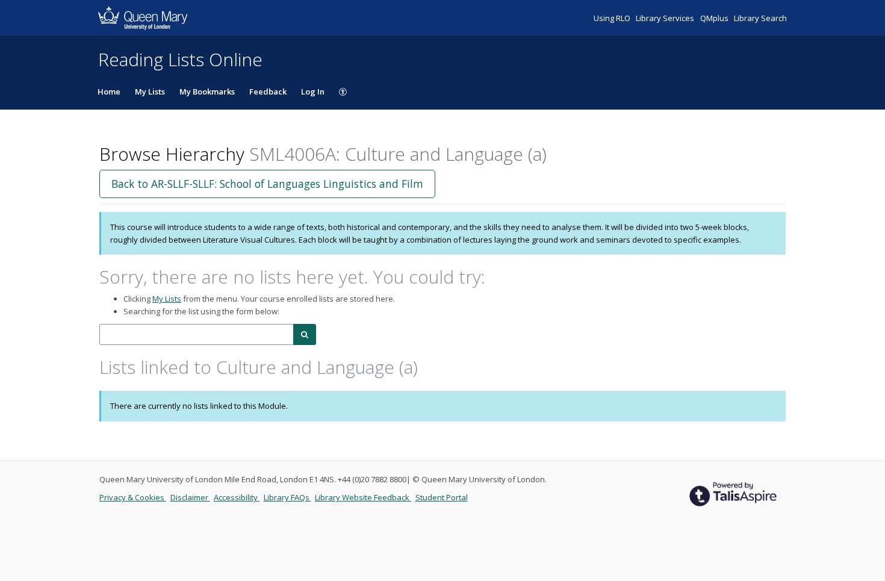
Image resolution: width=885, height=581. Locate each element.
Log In (312, 91)
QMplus (715, 18)
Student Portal (441, 497)
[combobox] (196, 334)
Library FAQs (287, 497)
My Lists (150, 91)
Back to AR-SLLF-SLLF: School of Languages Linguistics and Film (267, 183)
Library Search (760, 18)
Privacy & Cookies (132, 497)
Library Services (666, 18)
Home (109, 91)
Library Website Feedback (363, 497)
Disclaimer (190, 497)
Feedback (268, 91)
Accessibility (236, 497)
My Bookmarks (207, 91)
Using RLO (613, 18)
